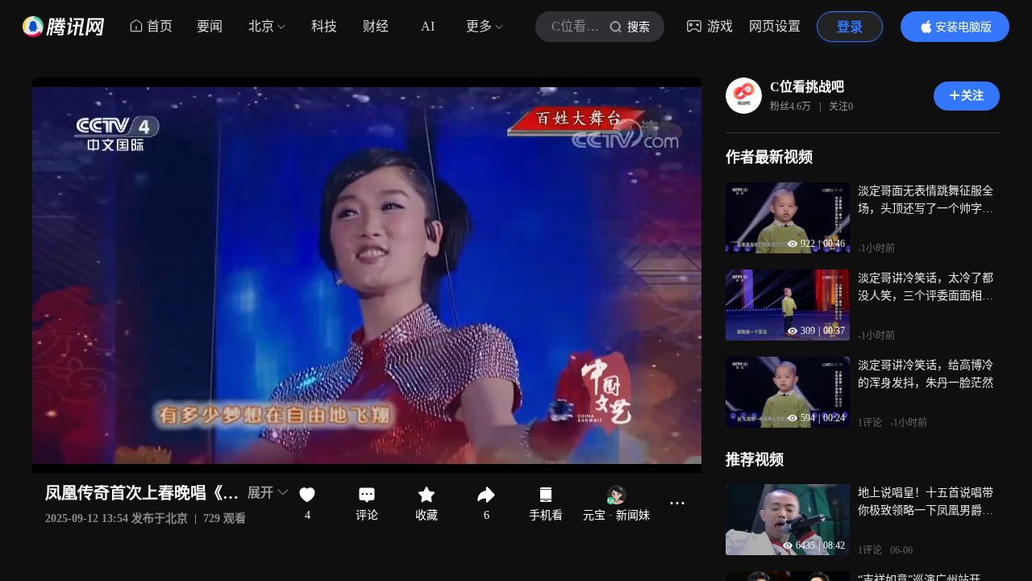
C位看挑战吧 (807, 87)
